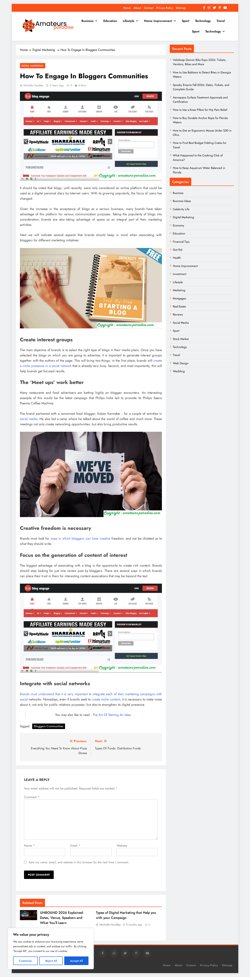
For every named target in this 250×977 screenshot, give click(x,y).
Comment (31, 797)
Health (177, 258)
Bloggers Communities (48, 726)
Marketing (179, 290)
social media (29, 418)
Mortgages (179, 298)
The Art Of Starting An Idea (111, 714)
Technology (203, 21)
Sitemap (181, 8)
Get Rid (177, 250)
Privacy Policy (164, 8)
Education (110, 21)
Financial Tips (181, 242)
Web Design (180, 363)
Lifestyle (128, 21)
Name (29, 845)
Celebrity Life (181, 209)
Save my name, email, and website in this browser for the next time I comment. (79, 862)
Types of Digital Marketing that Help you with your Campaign (126, 915)
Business (87, 21)
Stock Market (181, 339)
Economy (178, 225)
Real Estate (179, 306)
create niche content (106, 699)
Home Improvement (158, 21)
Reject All (51, 961)
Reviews (178, 314)
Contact (148, 8)
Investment (179, 274)
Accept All (76, 961)
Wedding (179, 371)
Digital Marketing (32, 65)
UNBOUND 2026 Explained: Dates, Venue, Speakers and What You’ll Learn (62, 917)
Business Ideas (182, 201)
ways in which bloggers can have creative (80, 538)
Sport (185, 21)
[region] (51, 948)
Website (122, 845)
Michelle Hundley (33, 85)
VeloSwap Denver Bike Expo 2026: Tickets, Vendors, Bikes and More (199, 62)
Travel (221, 21)
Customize (25, 961)
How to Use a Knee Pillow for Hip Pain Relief (200, 110)
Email (75, 845)
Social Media (181, 323)
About (137, 8)
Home (127, 8)
